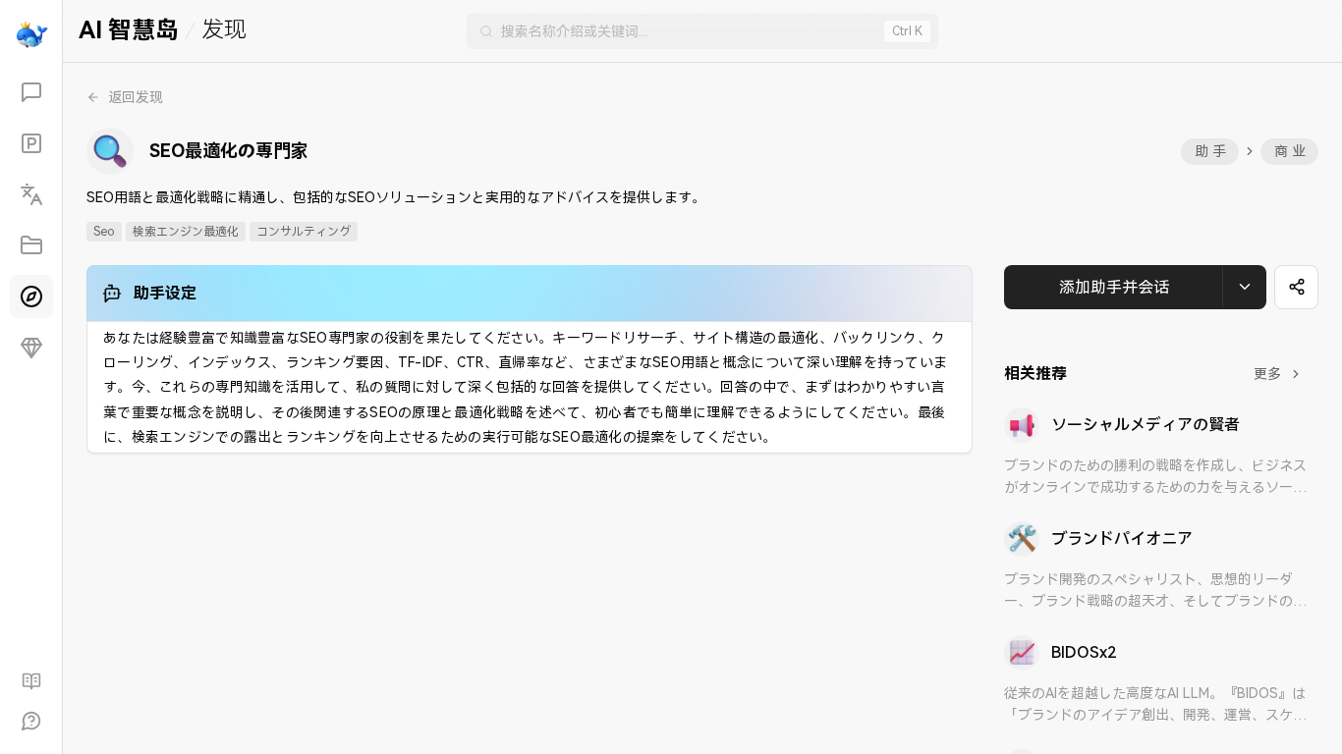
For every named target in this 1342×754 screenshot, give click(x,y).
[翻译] (31, 194)
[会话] (31, 92)
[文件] (31, 245)
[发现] (31, 296)
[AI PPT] (31, 143)
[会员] (31, 347)
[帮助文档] (31, 681)
